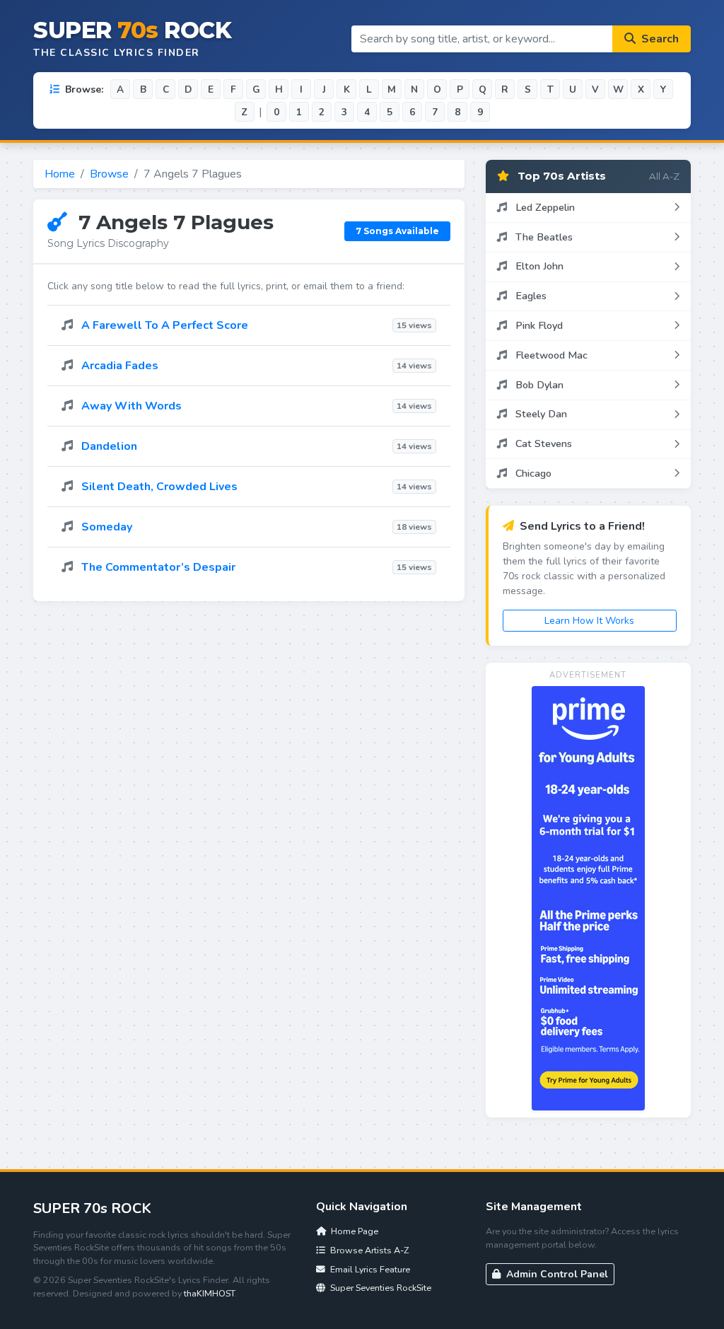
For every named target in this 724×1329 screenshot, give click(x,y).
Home (60, 174)
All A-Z (664, 176)
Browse (109, 174)
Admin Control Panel (555, 1274)
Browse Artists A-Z (368, 1250)
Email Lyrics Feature (369, 1269)
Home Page (353, 1231)
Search (658, 39)
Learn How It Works (589, 620)
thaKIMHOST (209, 1293)
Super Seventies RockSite (379, 1288)
